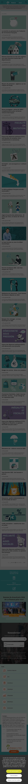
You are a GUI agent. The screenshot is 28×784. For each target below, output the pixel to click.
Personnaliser (14, 775)
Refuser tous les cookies (14, 780)
